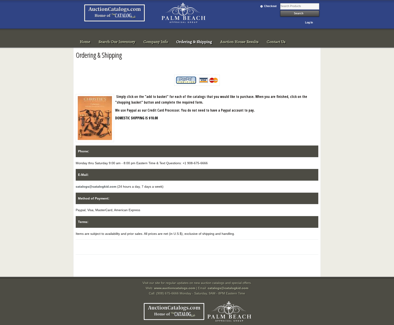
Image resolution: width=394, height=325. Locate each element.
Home (85, 41)
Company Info (155, 41)
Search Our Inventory (116, 41)
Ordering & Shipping (194, 41)
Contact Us (276, 41)
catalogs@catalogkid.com (96, 186)
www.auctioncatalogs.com (174, 288)
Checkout (270, 6)
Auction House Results (239, 41)
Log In (309, 22)
